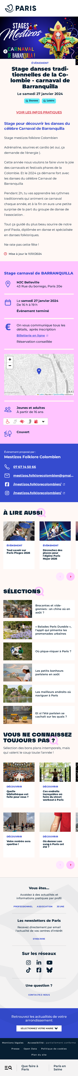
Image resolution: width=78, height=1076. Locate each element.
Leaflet (41, 394)
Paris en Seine (60, 1068)
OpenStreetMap (58, 394)
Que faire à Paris (29, 1068)
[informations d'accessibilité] (25, 421)
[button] (39, 371)
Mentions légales (13, 1042)
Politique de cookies (54, 1048)
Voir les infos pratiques (39, 112)
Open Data (30, 1048)
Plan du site (39, 1054)
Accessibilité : (52, 1042)
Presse (15, 1048)
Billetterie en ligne (31, 335)
